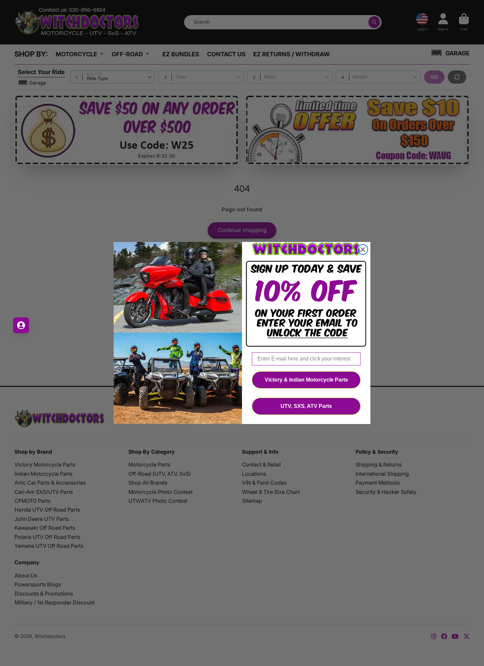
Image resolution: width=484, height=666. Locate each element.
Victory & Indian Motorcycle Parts (306, 380)
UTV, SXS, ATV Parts (306, 406)
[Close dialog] (363, 249)
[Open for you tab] (21, 325)
